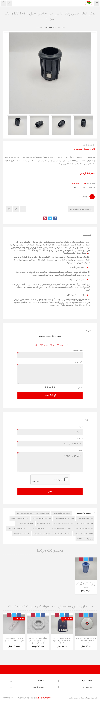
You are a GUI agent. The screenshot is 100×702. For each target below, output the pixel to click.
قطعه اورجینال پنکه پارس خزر (83, 533)
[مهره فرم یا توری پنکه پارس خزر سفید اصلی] (38, 624)
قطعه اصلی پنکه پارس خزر (25, 523)
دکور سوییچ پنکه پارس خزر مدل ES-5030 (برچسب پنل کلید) (61, 640)
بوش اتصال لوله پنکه (43, 523)
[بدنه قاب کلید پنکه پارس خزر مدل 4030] (14, 624)
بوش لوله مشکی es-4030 (21, 533)
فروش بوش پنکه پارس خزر (62, 533)
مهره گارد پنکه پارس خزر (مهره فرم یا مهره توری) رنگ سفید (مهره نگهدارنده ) (38, 640)
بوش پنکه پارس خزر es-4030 (42, 518)
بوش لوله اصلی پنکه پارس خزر (64, 518)
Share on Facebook (55, 218)
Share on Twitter (50, 218)
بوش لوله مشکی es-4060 (85, 539)
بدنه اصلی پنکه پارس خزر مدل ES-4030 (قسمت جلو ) (14, 639)
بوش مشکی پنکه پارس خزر (41, 533)
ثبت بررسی (48, 395)
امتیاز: (80, 387)
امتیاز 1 (55, 387)
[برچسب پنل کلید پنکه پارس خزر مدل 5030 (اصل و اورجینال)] (62, 624)
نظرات (88, 331)
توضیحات (87, 235)
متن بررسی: (78, 362)
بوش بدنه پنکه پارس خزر (39, 528)
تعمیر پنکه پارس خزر (42, 513)
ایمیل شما (79, 438)
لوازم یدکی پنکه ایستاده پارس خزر (61, 528)
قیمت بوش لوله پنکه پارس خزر (63, 523)
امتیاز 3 (50, 387)
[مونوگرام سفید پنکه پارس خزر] (86, 624)
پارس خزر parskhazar (78, 183)
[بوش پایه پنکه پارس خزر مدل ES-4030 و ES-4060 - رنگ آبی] (86, 568)
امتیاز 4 (47, 387)
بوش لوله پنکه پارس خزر (85, 518)
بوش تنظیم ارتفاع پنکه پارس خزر (18, 528)
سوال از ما (87, 420)
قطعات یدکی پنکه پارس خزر (61, 513)
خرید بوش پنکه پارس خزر (85, 523)
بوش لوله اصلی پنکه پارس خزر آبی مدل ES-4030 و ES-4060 (86, 585)
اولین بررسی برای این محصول (84, 149)
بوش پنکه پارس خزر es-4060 (20, 518)
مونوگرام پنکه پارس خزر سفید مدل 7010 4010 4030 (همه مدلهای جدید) (86, 640)
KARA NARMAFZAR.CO (44, 698)
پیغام (81, 450)
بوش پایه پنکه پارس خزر (24, 513)
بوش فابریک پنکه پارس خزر (84, 528)
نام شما (80, 427)
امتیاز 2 (52, 387)
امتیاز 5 (45, 387)
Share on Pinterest (45, 218)
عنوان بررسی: (78, 350)
